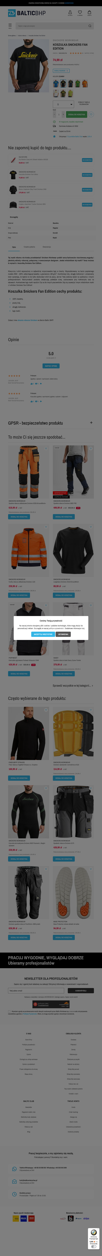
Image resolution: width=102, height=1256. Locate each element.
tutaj (82, 628)
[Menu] (98, 1229)
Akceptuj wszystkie (43, 634)
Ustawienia (63, 634)
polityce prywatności (56, 628)
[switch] (93, 1246)
